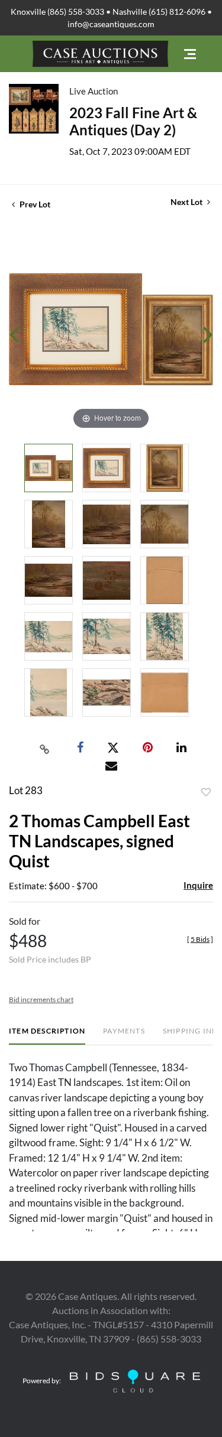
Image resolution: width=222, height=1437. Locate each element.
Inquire (198, 885)
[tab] (47, 1035)
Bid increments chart (41, 999)
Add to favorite (206, 792)
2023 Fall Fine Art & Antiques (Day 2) (133, 121)
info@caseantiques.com (111, 24)
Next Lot (187, 202)
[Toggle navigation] (190, 54)
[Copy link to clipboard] (44, 748)
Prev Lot (34, 204)
